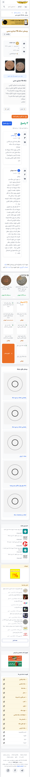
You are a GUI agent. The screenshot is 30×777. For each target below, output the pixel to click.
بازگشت (8, 34)
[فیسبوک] (15, 770)
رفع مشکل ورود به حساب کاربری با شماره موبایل (12, 589)
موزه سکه (23, 710)
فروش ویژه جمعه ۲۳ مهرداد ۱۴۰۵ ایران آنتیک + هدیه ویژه (12, 549)
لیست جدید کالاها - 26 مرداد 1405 (15, 536)
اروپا (25, 739)
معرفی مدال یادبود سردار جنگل (16, 614)
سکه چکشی (22, 679)
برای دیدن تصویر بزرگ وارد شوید (15, 76)
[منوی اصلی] (3, 2)
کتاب (24, 702)
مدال (24, 693)
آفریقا (25, 736)
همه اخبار (15, 640)
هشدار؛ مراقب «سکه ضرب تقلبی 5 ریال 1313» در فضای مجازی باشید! (12, 620)
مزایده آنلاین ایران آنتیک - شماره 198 (14, 542)
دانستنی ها (22, 719)
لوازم (24, 706)
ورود (26, 7)
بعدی (22, 109)
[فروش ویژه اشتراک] (15, 22)
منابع (16, 757)
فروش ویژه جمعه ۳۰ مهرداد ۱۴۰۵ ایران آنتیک (13, 529)
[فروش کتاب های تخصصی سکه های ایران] (15, 660)
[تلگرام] (22, 770)
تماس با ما (21, 757)
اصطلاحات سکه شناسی (19, 715)
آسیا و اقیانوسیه (22, 732)
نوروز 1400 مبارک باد (18, 607)
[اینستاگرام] (8, 770)
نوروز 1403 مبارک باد (18, 601)
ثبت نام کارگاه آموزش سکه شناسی (15, 595)
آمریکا (25, 743)
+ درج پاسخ (7, 123)
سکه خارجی (22, 728)
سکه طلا (23, 688)
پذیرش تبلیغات (10, 757)
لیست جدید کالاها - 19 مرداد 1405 (15, 554)
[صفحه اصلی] (26, 12)
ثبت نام (19, 7)
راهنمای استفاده (15, 755)
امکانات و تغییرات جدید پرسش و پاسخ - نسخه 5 (12, 627)
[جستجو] (4, 6)
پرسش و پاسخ (7, 755)
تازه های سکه (21, 724)
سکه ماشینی (22, 684)
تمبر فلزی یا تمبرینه (20, 697)
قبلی (8, 109)
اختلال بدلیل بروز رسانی (17, 632)
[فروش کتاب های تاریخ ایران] (15, 666)
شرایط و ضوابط (23, 755)
